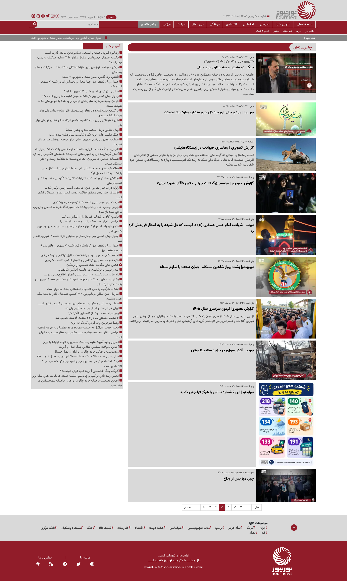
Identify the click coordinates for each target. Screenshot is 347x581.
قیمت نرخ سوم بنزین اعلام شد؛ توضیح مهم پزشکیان (86, 202)
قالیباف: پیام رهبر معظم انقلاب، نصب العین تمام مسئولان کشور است (80, 195)
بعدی (187, 507)
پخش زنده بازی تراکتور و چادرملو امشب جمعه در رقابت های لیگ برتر (75, 375)
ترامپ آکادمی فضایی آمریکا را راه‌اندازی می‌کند (90, 216)
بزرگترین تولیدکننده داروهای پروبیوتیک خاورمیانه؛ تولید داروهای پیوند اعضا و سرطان (80, 113)
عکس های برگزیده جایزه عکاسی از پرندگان (92, 265)
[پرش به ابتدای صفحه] (294, 528)
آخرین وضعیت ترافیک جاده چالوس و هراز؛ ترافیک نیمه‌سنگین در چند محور (80, 383)
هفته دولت (156, 528)
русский (73, 17)
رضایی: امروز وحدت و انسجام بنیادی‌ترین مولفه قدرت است (82, 52)
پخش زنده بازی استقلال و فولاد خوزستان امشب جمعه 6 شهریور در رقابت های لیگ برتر (78, 282)
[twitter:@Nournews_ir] (79, 564)
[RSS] (51, 564)
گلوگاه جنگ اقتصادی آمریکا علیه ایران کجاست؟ (89, 371)
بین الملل (198, 24)
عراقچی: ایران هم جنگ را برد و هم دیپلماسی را (89, 221)
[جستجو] (34, 24)
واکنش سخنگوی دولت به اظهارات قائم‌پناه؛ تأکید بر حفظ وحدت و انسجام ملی (80, 181)
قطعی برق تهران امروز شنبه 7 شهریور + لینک (91, 91)
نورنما (298, 31)
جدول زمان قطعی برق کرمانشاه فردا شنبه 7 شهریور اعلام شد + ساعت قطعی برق (81, 248)
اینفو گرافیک (262, 31)
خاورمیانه (123, 528)
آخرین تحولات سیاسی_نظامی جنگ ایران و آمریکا (89, 347)
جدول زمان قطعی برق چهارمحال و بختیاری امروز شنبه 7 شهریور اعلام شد (80, 84)
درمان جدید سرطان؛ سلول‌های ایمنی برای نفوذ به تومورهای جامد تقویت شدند (80, 103)
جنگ (90, 528)
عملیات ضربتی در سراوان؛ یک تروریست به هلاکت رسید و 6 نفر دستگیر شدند (81, 161)
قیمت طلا (105, 528)
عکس (276, 31)
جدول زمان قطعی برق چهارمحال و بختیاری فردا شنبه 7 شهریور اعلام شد (77, 238)
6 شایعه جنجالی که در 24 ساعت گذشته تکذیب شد (87, 318)
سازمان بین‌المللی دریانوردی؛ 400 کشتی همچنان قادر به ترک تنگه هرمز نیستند (79, 296)
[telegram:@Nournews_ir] (65, 564)
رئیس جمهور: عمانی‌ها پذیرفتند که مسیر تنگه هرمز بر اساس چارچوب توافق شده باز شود (77, 210)
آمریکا (250, 528)
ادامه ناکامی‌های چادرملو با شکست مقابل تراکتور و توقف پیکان (80, 255)
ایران (262, 528)
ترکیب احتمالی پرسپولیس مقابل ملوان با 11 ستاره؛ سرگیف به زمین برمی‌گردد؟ (79, 60)
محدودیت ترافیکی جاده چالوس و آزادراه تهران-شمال (86, 351)
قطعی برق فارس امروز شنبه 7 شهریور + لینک (90, 77)
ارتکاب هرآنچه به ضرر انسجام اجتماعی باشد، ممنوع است (83, 289)
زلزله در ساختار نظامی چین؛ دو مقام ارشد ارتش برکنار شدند (82, 187)
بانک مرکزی (48, 528)
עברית (83, 17)
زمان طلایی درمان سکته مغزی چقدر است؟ (92, 130)
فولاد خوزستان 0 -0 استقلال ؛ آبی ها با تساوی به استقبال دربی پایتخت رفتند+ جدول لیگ (81, 171)
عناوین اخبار (283, 24)
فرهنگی (215, 24)
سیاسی (264, 24)
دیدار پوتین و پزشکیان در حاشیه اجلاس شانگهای (88, 269)
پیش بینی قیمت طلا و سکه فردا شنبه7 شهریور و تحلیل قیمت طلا (78, 356)
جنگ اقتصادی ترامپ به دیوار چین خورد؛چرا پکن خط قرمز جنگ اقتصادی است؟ (81, 364)
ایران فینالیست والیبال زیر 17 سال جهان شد (91, 308)
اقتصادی (231, 24)
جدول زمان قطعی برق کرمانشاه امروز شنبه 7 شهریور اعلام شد (75, 38)
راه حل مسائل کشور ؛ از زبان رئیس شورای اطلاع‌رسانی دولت (81, 274)
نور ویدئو (287, 31)
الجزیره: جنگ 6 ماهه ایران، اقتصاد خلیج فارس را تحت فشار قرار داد (76, 149)
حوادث (181, 24)
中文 (63, 17)
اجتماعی (248, 24)
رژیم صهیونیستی (198, 528)
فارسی (111, 17)
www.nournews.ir (173, 566)
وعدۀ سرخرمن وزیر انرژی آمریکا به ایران (94, 322)
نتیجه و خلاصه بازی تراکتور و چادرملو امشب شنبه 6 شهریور (82, 260)
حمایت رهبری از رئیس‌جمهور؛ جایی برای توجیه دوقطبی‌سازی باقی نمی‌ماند (79, 142)
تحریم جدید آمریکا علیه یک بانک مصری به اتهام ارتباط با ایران (81, 342)
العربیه (91, 17)
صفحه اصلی (304, 24)
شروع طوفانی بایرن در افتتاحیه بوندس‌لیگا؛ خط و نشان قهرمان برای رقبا (78, 123)
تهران (252, 532)
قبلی (256, 507)
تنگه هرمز (235, 528)
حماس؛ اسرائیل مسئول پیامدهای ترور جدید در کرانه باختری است (78, 303)
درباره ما (85, 557)
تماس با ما (45, 557)
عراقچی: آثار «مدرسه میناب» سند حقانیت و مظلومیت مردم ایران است (80, 335)
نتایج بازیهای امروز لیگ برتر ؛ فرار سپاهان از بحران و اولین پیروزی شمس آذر (79, 229)
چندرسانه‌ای (148, 24)
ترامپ (218, 528)
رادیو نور (309, 31)
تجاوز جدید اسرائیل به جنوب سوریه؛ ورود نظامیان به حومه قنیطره (78, 327)
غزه (263, 532)
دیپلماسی (176, 528)
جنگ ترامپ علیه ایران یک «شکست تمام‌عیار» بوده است (84, 134)
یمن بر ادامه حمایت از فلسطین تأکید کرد (93, 313)
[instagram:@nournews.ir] (92, 564)
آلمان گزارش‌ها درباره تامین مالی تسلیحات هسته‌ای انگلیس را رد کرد (76, 154)
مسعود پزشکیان (71, 528)
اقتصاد (139, 528)
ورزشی (166, 24)
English (101, 17)
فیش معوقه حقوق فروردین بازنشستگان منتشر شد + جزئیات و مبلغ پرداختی (78, 70)
